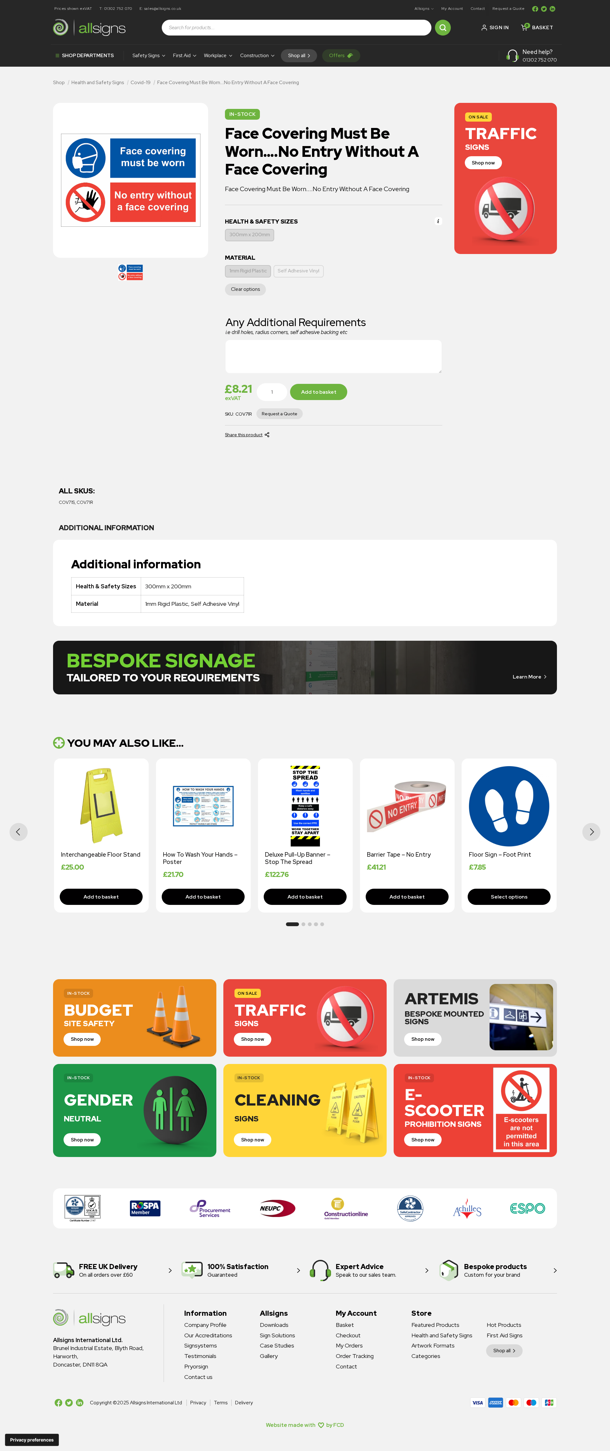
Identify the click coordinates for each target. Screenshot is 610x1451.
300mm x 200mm (249, 234)
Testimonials (200, 1356)
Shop (59, 82)
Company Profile (205, 1325)
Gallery (269, 1356)
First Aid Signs (505, 1335)
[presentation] (19, 832)
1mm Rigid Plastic (248, 271)
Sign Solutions (277, 1335)
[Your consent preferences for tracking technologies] (32, 1440)
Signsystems (200, 1345)
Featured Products (435, 1325)
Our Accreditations (208, 1335)
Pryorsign (196, 1366)
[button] (424, 9)
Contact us (198, 1377)
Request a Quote (508, 8)
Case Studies (277, 1345)
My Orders (349, 1345)
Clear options (245, 289)
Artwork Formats (433, 1345)
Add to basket (318, 392)
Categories (425, 1356)
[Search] (443, 27)
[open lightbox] (131, 272)
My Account (452, 8)
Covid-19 (141, 82)
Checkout (348, 1335)
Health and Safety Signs (97, 82)
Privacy (198, 1403)
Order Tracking (355, 1356)
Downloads (274, 1325)
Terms (220, 1403)
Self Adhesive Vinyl (298, 271)
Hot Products (504, 1325)
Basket (345, 1325)
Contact (478, 8)
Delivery (244, 1403)
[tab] (106, 528)
